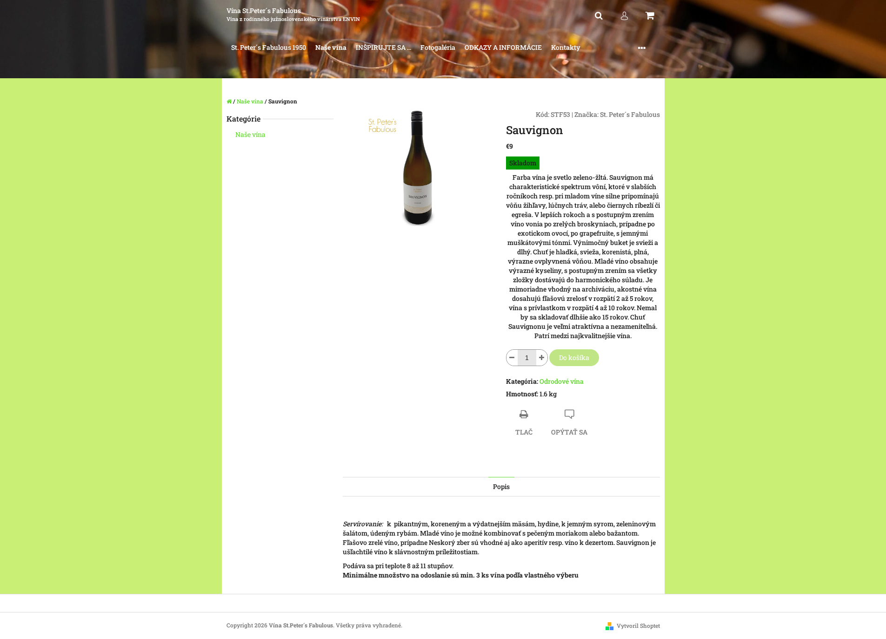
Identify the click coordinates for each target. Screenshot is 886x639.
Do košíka (574, 357)
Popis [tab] (501, 486)
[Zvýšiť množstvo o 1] (541, 358)
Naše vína (250, 134)
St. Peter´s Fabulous (630, 114)
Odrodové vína (562, 381)
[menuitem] (268, 47)
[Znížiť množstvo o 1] (512, 358)
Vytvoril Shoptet (638, 625)
